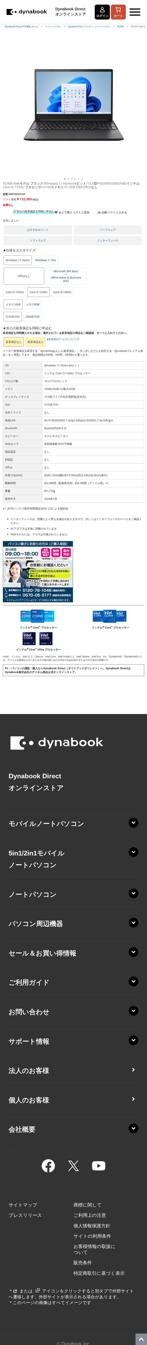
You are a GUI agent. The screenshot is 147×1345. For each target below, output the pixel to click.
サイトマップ (23, 1204)
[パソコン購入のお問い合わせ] (38, 601)
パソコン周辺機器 (36, 924)
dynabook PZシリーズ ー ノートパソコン (89, 26)
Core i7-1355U (15, 292)
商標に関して (88, 1204)
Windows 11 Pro (45, 260)
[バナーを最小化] (141, 1315)
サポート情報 (29, 1041)
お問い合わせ (29, 1012)
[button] (65, 179)
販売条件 (83, 1262)
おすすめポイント (38, 230)
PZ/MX (121, 26)
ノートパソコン (53, 26)
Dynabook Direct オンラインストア (70, 11)
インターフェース (107, 240)
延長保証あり (36, 342)
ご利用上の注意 (90, 1215)
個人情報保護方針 (92, 1225)
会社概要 (22, 1129)
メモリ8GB (32, 304)
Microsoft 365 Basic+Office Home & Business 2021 (66, 276)
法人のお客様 (29, 1070)
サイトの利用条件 (92, 1236)
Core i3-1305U (62, 292)
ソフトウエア (38, 240)
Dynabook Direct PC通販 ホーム (22, 26)
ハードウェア (108, 230)
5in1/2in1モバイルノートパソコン (37, 859)
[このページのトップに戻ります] (141, 1339)
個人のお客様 (29, 1100)
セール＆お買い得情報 (42, 953)
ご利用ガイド (29, 982)
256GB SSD (32, 316)
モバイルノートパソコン (46, 823)
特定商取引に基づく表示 (99, 1273)
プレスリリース (25, 1215)
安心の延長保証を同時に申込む (35, 211)
